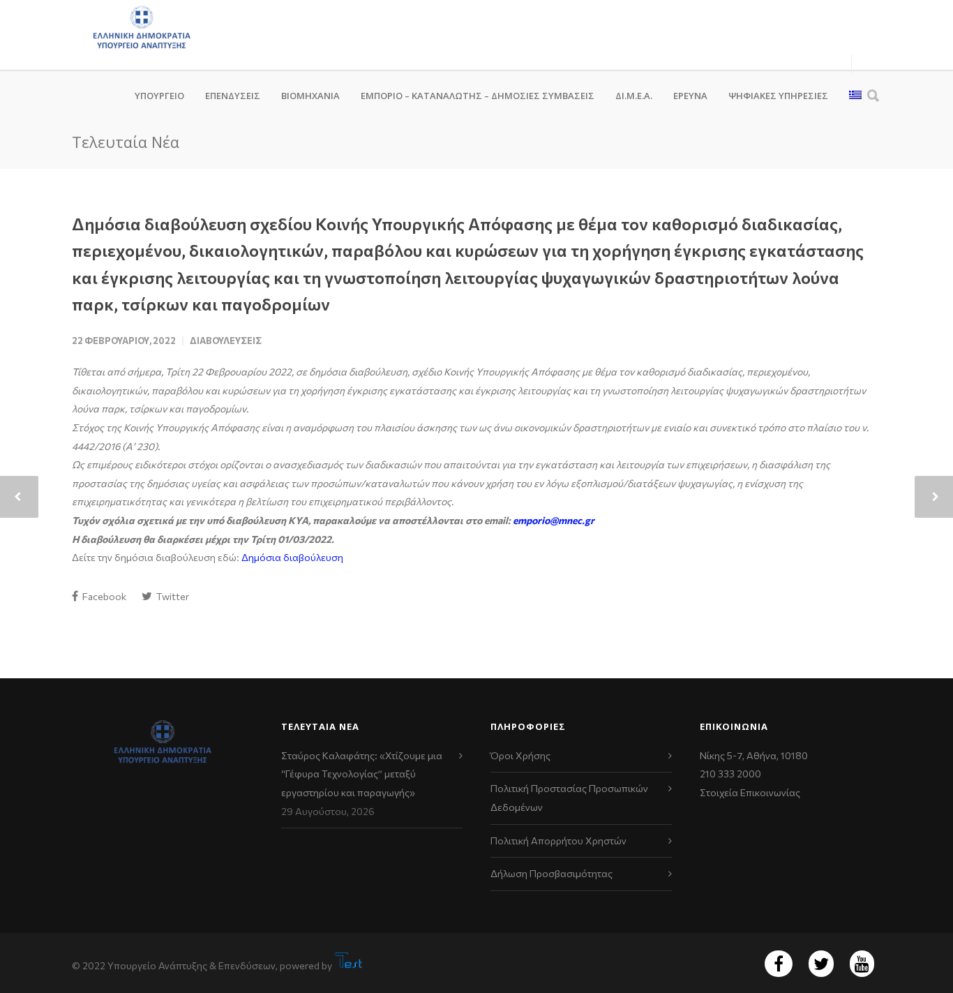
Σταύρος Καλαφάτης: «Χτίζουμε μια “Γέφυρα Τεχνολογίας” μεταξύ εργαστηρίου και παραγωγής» (361, 773)
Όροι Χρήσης (520, 755)
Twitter (171, 596)
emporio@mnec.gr (553, 520)
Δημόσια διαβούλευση (292, 557)
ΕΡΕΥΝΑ (690, 95)
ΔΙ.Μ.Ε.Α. (633, 95)
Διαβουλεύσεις (226, 340)
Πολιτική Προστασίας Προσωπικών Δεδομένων (569, 797)
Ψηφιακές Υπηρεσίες (778, 95)
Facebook (103, 596)
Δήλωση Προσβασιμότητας (551, 873)
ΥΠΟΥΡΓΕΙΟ (159, 95)
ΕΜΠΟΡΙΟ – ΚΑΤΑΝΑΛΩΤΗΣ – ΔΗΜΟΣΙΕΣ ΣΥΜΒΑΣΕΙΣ (477, 95)
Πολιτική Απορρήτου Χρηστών (558, 840)
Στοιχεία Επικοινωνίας (750, 792)
